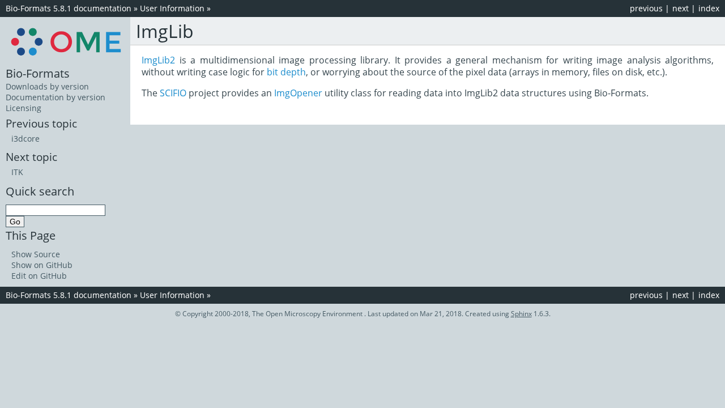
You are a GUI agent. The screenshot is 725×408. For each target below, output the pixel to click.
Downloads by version (47, 86)
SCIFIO (173, 93)
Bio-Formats (38, 73)
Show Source (35, 254)
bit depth (286, 72)
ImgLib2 (158, 60)
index (708, 8)
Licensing (23, 108)
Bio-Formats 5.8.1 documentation (68, 8)
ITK (17, 172)
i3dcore (25, 138)
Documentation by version (55, 97)
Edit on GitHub (39, 275)
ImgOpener (298, 93)
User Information (172, 8)
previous (646, 8)
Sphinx (521, 313)
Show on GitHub (41, 265)
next (680, 8)
